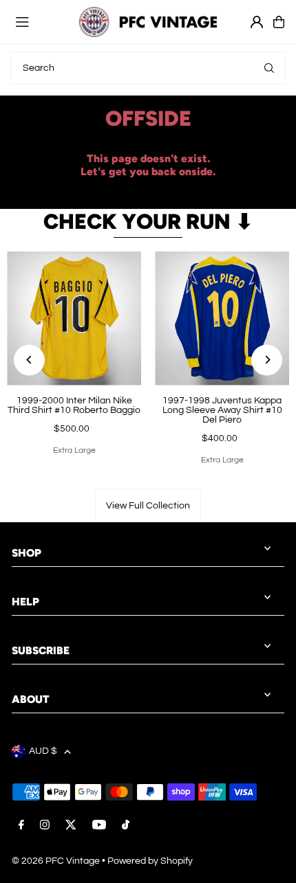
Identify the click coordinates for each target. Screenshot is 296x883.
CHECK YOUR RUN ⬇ (148, 221)
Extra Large (74, 450)
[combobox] (148, 68)
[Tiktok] (125, 826)
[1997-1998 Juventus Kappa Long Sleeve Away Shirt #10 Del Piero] (222, 318)
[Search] (269, 68)
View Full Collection (148, 506)
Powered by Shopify (150, 861)
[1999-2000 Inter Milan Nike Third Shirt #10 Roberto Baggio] (74, 318)
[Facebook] (21, 826)
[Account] (257, 22)
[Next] (266, 359)
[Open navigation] (41, 21)
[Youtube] (99, 826)
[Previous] (29, 359)
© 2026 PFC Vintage (56, 861)
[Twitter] (70, 826)
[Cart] (278, 22)
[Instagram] (45, 826)
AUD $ (43, 751)
